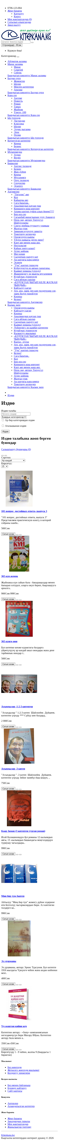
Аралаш (18, 89)
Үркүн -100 (20, 112)
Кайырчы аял (21, 200)
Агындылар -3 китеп (13, 768)
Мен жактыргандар (18, 1124)
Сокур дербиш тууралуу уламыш (31, 225)
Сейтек (18, 72)
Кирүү (17, 16)
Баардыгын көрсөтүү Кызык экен (26, 387)
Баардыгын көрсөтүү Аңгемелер (25, 302)
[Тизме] (2, 455)
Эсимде (18, 262)
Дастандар (19, 120)
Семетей (18, 69)
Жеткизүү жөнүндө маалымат (23, 1070)
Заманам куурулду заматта (28, 231)
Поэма (17, 135)
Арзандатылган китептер (21, 1106)
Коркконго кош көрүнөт (27, 208)
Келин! (17, 299)
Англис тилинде (22, 166)
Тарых (17, 106)
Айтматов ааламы (17, 61)
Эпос (16, 132)
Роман (17, 103)
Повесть (18, 101)
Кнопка (18, 296)
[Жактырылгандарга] (17, 534)
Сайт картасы (15, 1091)
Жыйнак (18, 109)
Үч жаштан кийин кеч (14, 1026)
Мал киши (19, 254)
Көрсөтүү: (6, 463)
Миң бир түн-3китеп (12, 896)
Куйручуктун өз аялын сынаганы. (32, 268)
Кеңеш (17, 143)
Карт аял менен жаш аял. (27, 242)
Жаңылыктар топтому (19, 1127)
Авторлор (13, 1103)
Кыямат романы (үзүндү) (27, 271)
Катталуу (19, 13)
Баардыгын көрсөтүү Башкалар (24, 188)
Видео (17, 157)
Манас (17, 67)
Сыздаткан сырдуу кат (26, 256)
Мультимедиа (15, 152)
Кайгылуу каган (22, 288)
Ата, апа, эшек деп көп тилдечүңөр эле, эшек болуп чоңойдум (35, 292)
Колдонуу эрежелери (19, 1073)
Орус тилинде (21, 180)
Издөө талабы (8, 410)
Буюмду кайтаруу (17, 1088)
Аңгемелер (13, 191)
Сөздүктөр (19, 183)
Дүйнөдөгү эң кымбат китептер (31, 327)
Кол (16, 197)
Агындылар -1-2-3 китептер (17, 706)
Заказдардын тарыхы (19, 1121)
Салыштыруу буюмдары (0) (16, 449)
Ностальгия (20, 245)
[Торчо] (5, 455)
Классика (19, 123)
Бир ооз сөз (20, 214)
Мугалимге (20, 177)
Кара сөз (12, 95)
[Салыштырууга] (20, 534)
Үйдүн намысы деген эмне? (29, 239)
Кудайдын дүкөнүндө (25, 276)
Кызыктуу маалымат (25, 333)
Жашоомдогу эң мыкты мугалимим (33, 273)
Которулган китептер (19, 140)
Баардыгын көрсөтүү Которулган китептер (30, 149)
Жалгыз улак (21, 228)
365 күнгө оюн (9, 641)
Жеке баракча (15, 1118)
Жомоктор (19, 81)
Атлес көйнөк (21, 251)
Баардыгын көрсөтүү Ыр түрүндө (26, 137)
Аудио (17, 154)
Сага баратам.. (21, 203)
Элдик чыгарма (22, 129)
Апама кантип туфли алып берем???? (34, 211)
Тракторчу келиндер (25, 234)
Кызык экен (14, 305)
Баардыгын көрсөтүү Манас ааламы (27, 75)
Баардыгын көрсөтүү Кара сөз (24, 115)
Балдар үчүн (14, 78)
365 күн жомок (9, 576)
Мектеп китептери (24, 86)
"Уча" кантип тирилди (26, 265)
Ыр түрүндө (14, 118)
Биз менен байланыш (19, 1085)
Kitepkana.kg (8, 1135)
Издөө (11, 395)
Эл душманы (8, 961)
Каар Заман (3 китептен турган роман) (23, 831)
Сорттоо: (6, 457)
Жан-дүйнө (20, 171)
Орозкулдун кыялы (24, 237)
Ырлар (17, 84)
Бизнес (17, 146)
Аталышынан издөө (15, 426)
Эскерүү (18, 186)
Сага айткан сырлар (24, 279)
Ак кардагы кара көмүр (26, 259)
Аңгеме (18, 98)
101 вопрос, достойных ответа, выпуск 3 (24, 511)
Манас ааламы (15, 64)
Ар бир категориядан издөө (19, 420)
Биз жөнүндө (15, 1067)
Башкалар (13, 163)
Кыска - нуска (21, 341)
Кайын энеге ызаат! (24, 248)
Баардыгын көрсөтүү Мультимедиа (26, 160)
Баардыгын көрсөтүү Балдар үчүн (26, 92)
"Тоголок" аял (21, 194)
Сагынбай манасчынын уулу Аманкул (34, 217)
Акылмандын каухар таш (27, 205)
